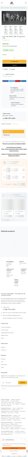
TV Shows (23, 428)
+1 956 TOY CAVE (9, 309)
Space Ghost (18, 402)
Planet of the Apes (14, 411)
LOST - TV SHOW (5, 427)
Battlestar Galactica (15, 399)
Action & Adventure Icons (6, 434)
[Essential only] (25, 440)
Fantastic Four (4, 418)
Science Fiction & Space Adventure (18, 7)
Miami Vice (17, 427)
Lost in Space (4, 402)
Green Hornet (12, 418)
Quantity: (4, 54)
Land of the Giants (14, 401)
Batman (15, 415)
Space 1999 (11, 402)
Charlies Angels (17, 422)
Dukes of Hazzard (5, 424)
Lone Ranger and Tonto (20, 432)
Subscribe (22, 382)
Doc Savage (4, 432)
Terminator (22, 411)
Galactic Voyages (5, 401)
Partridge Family (4, 428)
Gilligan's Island (14, 424)
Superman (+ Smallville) (6, 420)
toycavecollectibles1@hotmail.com (11, 315)
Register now (15, 123)
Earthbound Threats (5, 409)
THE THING (3, 412)
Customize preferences (14, 450)
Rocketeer (23, 418)
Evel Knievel (10, 432)
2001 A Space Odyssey (6, 405)
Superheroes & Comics (6, 417)
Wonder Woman (16, 420)
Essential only (14, 453)
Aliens (14, 408)
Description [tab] (6, 131)
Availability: (6, 50)
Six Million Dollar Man (14, 428)
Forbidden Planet (5, 411)
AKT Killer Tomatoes (19, 431)
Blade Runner (20, 408)
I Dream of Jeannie (17, 425)
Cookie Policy (8, 445)
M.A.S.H (12, 427)
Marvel (17, 418)
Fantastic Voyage (15, 409)
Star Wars (9, 404)
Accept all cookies (14, 448)
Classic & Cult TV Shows (6, 425)
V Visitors (16, 412)
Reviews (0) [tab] (7, 135)
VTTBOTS (22, 404)
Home (2, 7)
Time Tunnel (10, 412)
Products (7, 7)
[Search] (26, 3)
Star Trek (10, 76)
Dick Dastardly (16, 417)
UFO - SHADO (16, 404)
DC (19, 415)
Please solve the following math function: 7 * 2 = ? (14, 386)
